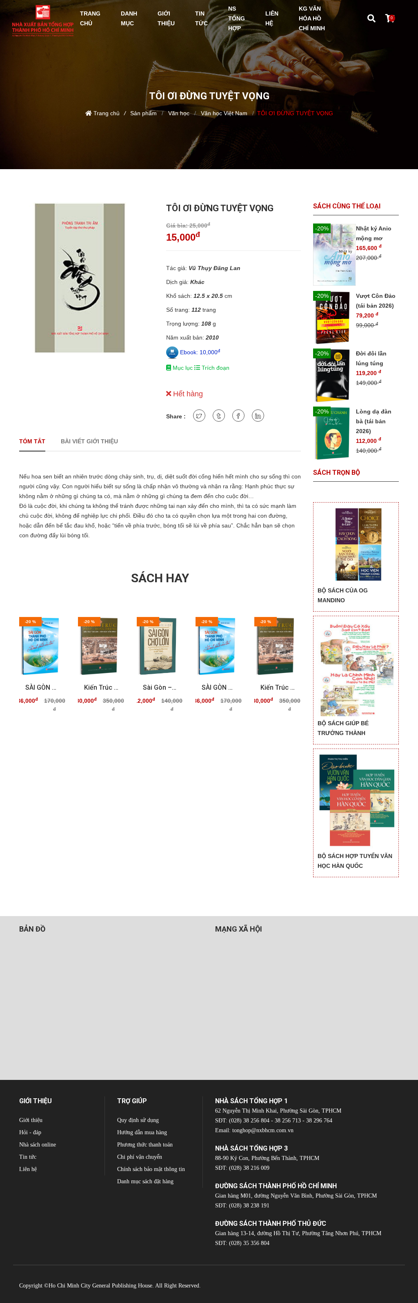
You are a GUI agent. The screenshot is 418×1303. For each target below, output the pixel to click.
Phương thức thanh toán (145, 1145)
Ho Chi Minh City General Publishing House (100, 1286)
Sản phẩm (143, 113)
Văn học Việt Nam (223, 113)
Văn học (178, 113)
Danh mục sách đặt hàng (145, 1181)
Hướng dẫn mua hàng (142, 1132)
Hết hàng (187, 394)
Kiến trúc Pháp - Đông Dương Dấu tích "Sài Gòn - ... (101, 687)
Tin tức (27, 1157)
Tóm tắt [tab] (32, 441)
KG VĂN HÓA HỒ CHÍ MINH (312, 18)
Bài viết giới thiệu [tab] (89, 441)
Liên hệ (28, 1169)
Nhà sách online (37, 1145)
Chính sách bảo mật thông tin (151, 1169)
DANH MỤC (129, 18)
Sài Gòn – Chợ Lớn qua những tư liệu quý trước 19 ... (160, 687)
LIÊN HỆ (271, 18)
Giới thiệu (30, 1120)
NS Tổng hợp (236, 18)
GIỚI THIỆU (166, 18)
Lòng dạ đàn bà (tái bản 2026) (373, 421)
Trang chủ (106, 113)
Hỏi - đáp (30, 1132)
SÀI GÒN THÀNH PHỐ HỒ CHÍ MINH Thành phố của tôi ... (42, 687)
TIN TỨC (201, 18)
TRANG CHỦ (90, 18)
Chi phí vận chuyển (139, 1157)
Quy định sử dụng (138, 1120)
